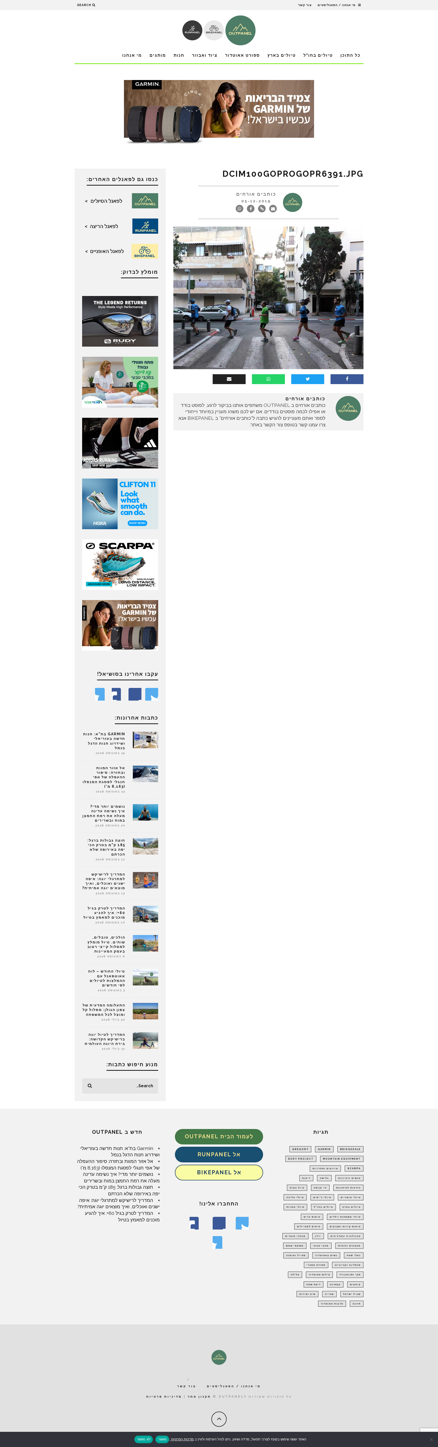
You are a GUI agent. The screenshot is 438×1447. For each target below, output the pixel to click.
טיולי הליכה (295, 1197)
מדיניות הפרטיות (182, 1439)
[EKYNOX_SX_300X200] (120, 321)
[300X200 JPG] (120, 442)
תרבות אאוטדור (332, 1303)
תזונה (357, 1303)
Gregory (300, 1149)
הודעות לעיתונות (348, 1187)
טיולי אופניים (351, 1197)
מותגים (158, 55)
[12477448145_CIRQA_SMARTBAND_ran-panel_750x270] (219, 113)
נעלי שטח (354, 1255)
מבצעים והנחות (349, 1245)
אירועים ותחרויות (325, 1168)
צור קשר (305, 5)
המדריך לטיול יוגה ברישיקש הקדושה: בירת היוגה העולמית (105, 1039)
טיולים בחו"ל (318, 55)
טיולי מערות (295, 1207)
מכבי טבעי (321, 1245)
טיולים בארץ (281, 55)
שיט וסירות (307, 1294)
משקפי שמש (295, 1245)
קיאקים (355, 1284)
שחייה (329, 1294)
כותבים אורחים (256, 194)
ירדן (318, 1236)
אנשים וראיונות (349, 1178)
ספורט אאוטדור (242, 55)
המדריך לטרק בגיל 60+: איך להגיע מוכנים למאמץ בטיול (104, 912)
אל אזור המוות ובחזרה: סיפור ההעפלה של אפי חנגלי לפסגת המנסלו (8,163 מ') (104, 777)
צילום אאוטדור (319, 1274)
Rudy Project (301, 1159)
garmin (324, 1149)
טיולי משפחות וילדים (345, 1217)
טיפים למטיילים (308, 1226)
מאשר (162, 1439)
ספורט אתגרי (316, 1265)
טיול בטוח (297, 1187)
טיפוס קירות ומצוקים (345, 1226)
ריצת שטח (313, 1284)
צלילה (295, 1274)
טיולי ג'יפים (322, 1197)
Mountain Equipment (342, 1159)
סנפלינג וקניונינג (348, 1265)
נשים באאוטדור (326, 1255)
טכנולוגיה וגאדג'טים (346, 1236)
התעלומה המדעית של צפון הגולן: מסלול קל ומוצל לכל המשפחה (104, 1009)
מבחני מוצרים (295, 1236)
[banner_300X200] (120, 503)
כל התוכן (350, 55)
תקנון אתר (199, 1396)
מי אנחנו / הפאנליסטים (337, 5)
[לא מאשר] (431, 1439)
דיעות (306, 1178)
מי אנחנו (132, 55)
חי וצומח (320, 1187)
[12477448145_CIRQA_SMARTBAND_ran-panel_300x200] (120, 625)
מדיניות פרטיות (164, 1396)
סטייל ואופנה (296, 1255)
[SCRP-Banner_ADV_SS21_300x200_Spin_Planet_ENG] (120, 564)
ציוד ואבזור (204, 55)
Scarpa (354, 1168)
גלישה (324, 1178)
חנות (179, 55)
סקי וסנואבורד (350, 1274)
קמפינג (335, 1284)
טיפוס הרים (312, 1217)
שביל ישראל (352, 1294)
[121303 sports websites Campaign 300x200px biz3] (120, 381)
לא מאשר (144, 1439)
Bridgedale (350, 1149)
